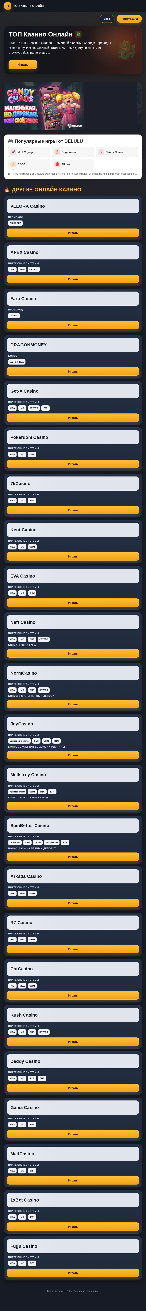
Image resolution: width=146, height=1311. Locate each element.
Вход (107, 18)
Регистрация (129, 18)
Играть (22, 64)
